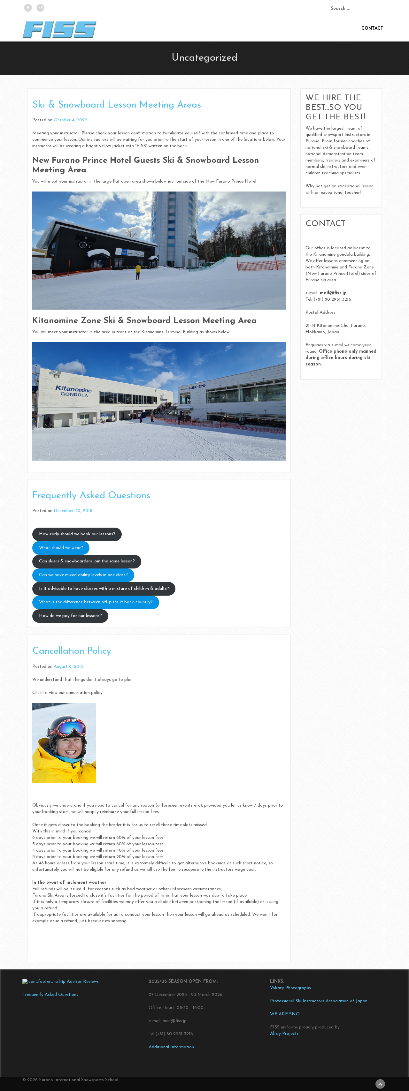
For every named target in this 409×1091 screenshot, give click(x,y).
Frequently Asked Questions (91, 496)
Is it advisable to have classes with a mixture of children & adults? (104, 588)
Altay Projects (284, 1033)
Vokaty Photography (290, 988)
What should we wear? (61, 548)
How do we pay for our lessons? (70, 615)
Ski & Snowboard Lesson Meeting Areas (116, 105)
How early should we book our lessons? (77, 534)
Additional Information (171, 1047)
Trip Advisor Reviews (78, 981)
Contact (372, 28)
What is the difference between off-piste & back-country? (96, 602)
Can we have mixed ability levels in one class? (83, 575)
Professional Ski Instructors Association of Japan (318, 1001)
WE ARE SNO (285, 1014)
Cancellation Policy (71, 651)
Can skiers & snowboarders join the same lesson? (87, 561)
